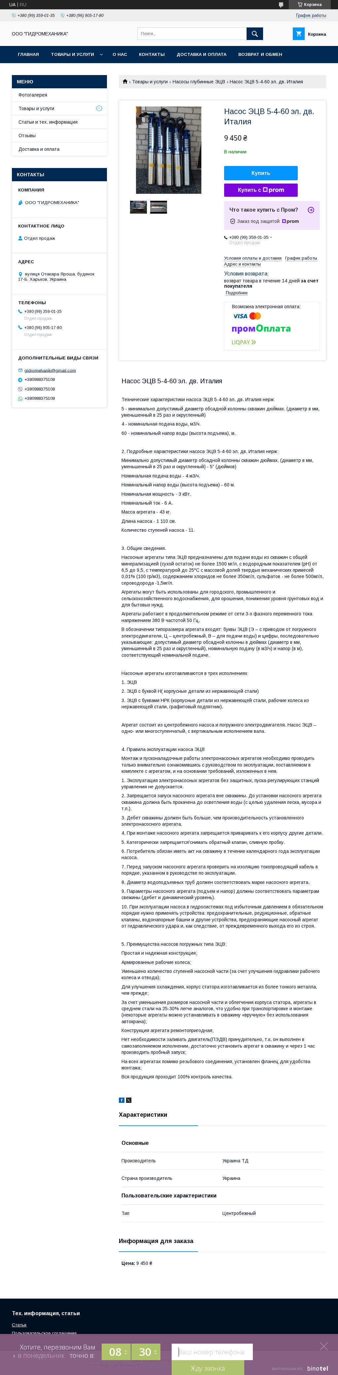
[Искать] (255, 33)
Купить (261, 173)
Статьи (19, 1324)
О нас (120, 54)
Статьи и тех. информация (48, 122)
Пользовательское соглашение (44, 1333)
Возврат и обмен (260, 54)
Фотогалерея (32, 95)
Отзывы (27, 135)
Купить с (249, 190)
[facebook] (121, 1101)
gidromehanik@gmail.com (50, 370)
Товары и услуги (72, 54)
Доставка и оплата (201, 54)
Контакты (152, 54)
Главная (28, 54)
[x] (128, 1101)
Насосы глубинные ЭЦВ (199, 81)
